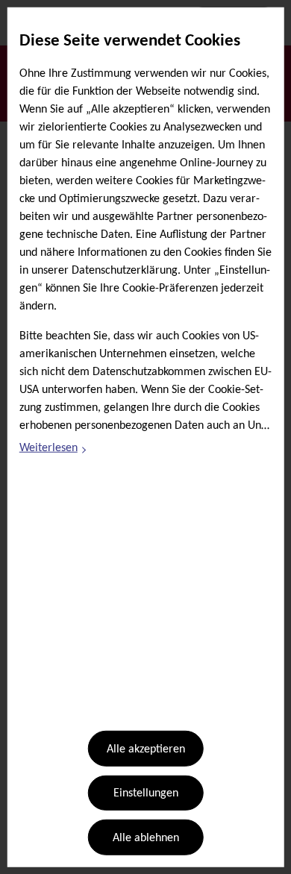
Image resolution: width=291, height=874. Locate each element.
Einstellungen (145, 793)
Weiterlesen (53, 450)
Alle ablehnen (146, 838)
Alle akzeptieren (146, 749)
